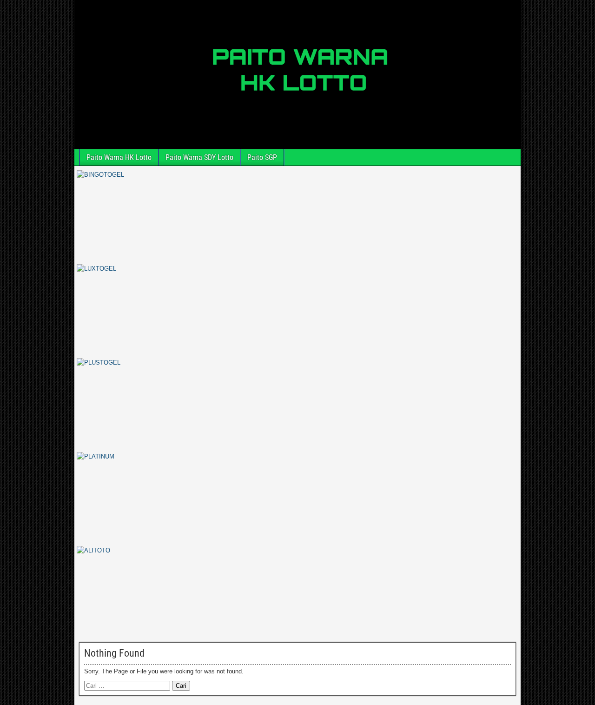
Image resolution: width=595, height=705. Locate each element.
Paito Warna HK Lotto (119, 157)
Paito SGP (262, 157)
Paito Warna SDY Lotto (199, 157)
